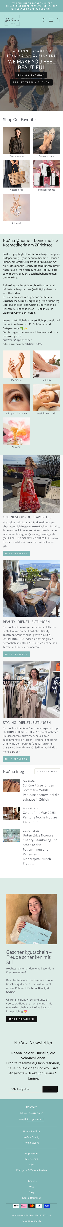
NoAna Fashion (31, 1131)
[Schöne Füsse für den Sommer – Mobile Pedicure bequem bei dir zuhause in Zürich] (11, 785)
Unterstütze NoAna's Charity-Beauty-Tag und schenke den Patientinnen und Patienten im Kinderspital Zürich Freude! (40, 849)
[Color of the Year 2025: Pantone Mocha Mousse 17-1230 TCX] (11, 813)
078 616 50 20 (10, 747)
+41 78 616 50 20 (33, 1113)
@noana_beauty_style (41, 534)
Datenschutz (31, 1159)
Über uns (31, 1181)
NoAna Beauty (31, 1137)
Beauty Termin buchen (31, 82)
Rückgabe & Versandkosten (31, 1170)
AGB (31, 1164)
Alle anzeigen (47, 771)
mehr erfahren (16, 654)
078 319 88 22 (35, 643)
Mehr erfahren (16, 553)
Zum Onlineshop (31, 75)
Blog (31, 1192)
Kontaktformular (31, 1197)
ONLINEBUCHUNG (14, 639)
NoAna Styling (31, 1142)
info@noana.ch (35, 1119)
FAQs (31, 1186)
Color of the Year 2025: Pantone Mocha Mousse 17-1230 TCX (40, 817)
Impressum (31, 1153)
